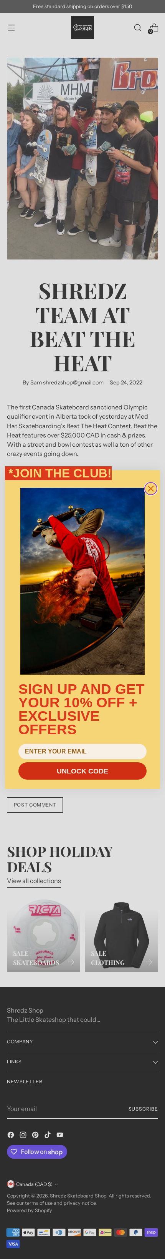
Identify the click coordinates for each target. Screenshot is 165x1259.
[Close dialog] (151, 488)
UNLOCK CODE (82, 771)
